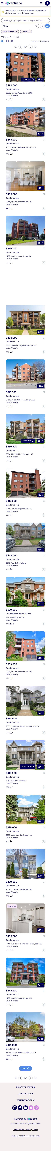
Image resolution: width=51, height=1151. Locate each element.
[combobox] (25, 20)
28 (42, 441)
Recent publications (38, 41)
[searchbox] (24, 20)
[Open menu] (2, 3)
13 (42, 712)
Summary (12, 40)
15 (42, 134)
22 (42, 386)
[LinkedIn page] (25, 1107)
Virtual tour (26, 79)
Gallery (2, 40)
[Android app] (36, 1107)
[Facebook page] (20, 1107)
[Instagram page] (14, 1107)
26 (42, 79)
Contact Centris (26, 1100)
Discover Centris (25, 1087)
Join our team (25, 1093)
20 (42, 1039)
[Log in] (47, 3)
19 (42, 985)
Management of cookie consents (25, 1136)
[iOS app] (31, 1107)
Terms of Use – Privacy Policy (25, 1130)
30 (42, 604)
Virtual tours (26, 766)
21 (42, 188)
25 (42, 242)
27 (42, 332)
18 (42, 930)
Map (7, 40)
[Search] (41, 3)
